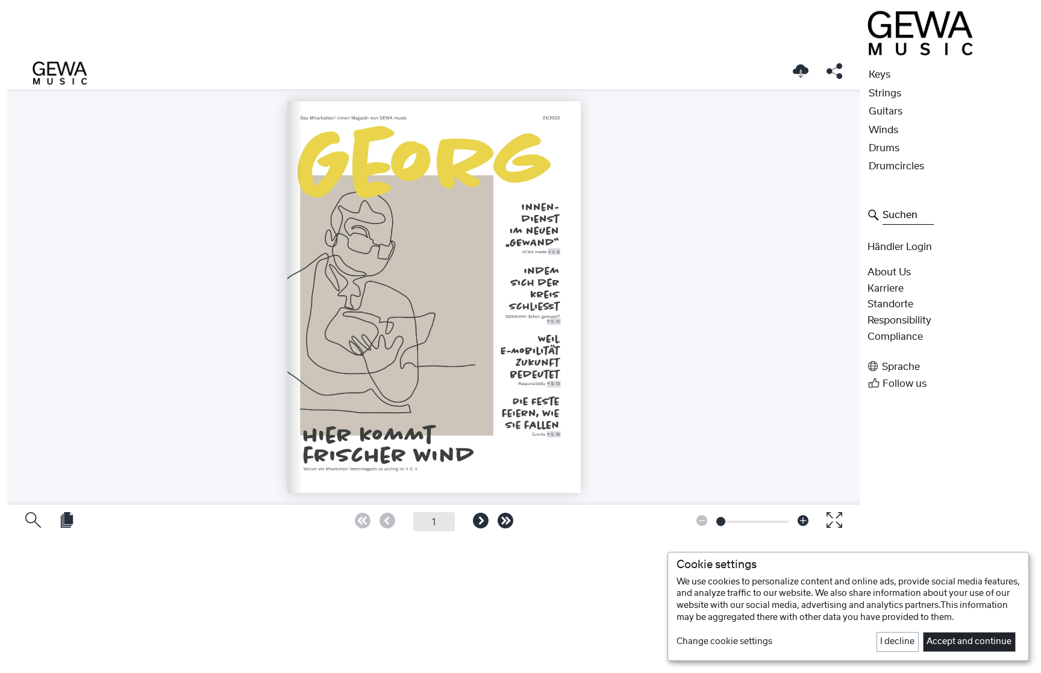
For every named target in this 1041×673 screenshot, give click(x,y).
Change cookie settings (724, 641)
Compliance (895, 337)
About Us (889, 272)
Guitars (885, 111)
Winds (883, 130)
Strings (885, 93)
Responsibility (899, 320)
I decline (897, 641)
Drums (884, 148)
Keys (879, 75)
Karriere (886, 288)
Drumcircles (896, 166)
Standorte (890, 304)
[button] (951, 366)
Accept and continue (969, 641)
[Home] (921, 32)
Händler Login (900, 247)
